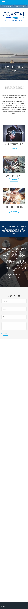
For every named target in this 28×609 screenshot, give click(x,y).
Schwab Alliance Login (20, 6)
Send (5, 333)
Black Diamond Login (7, 6)
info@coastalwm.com (13, 274)
